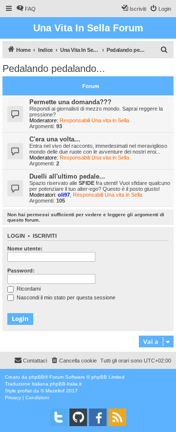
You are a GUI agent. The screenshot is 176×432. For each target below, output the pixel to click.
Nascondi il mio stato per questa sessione (65, 297)
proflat (25, 390)
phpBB (36, 377)
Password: (21, 270)
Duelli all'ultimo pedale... (67, 176)
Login (16, 236)
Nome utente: (25, 248)
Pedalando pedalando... (53, 68)
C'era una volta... (54, 139)
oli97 (64, 195)
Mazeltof (55, 390)
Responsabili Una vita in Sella (94, 120)
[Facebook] (98, 417)
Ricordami (28, 289)
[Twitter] (58, 417)
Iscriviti (45, 236)
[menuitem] (26, 9)
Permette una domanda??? (70, 102)
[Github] (78, 417)
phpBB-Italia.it (66, 384)
